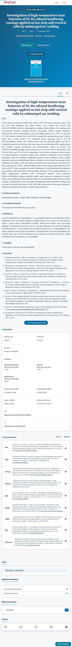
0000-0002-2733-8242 (11, 367)
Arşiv (4, 562)
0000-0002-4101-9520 (44, 367)
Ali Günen (38, 36)
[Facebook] (5, 627)
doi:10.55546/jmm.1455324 (20, 462)
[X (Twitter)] (36, 627)
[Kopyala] (65, 448)
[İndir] (67, 610)
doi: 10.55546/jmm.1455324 (20, 499)
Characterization (45, 197)
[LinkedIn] (51, 627)
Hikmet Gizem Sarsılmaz (24, 36)
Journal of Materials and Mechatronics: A (36, 80)
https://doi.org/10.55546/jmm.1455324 (17, 415)
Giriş (64, 2)
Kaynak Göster (42, 45)
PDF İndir (25, 45)
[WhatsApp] (20, 627)
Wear (28, 197)
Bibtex (68, 437)
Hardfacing (34, 197)
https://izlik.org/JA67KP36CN (14, 426)
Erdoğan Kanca (49, 36)
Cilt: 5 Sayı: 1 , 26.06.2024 (14, 570)
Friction (22, 197)
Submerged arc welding (10, 197)
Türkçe (56, 2)
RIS (59, 437)
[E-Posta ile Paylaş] (66, 627)
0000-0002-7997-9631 (11, 379)
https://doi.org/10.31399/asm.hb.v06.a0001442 (27, 309)
